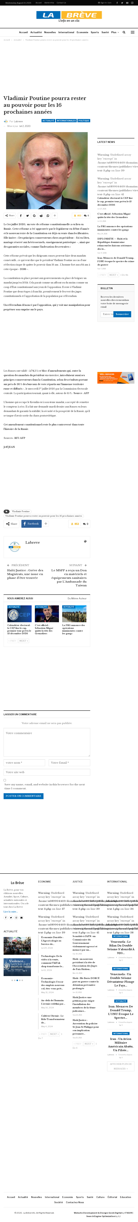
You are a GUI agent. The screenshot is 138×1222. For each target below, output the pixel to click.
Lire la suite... (11, 912)
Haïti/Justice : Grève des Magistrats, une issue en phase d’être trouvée (25, 574)
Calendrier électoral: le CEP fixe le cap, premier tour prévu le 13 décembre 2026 (115, 201)
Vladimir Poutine (21, 511)
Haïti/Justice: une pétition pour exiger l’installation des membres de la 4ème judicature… (84, 1004)
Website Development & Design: (91, 1213)
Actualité (36, 32)
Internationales (66, 121)
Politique (84, 121)
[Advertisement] (69, 68)
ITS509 (128, 1213)
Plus (113, 32)
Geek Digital (115, 1213)
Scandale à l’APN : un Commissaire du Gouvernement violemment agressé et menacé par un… (85, 943)
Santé (105, 32)
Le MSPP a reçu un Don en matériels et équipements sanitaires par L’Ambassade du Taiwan (69, 578)
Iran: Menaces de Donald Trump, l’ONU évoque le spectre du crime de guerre (115, 261)
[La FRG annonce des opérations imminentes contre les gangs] (74, 613)
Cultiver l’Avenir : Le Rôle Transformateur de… (53, 1019)
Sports (95, 32)
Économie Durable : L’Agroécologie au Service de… (52, 940)
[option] (17, 958)
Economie (82, 32)
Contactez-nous (75, 1202)
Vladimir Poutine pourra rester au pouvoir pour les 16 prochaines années (43, 516)
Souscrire (122, 314)
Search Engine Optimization (100, 1216)
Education (125, 1197)
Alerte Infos (49, 3)
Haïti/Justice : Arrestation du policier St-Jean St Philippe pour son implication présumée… (86, 1027)
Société (58, 1202)
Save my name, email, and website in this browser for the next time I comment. (44, 786)
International (66, 32)
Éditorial (112, 1197)
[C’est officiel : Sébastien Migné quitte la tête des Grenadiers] (47, 613)
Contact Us (61, 3)
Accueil (39, 3)
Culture (100, 1197)
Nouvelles (50, 32)
